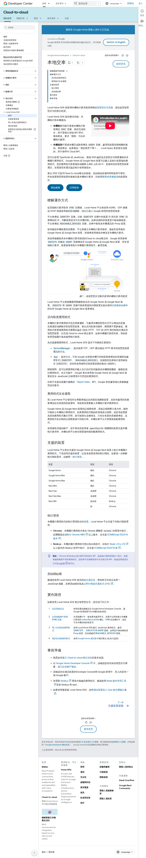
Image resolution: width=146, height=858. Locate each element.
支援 (67, 18)
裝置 (86, 521)
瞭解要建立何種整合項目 (49, 819)
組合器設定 (89, 580)
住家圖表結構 (119, 305)
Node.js (64, 680)
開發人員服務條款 (107, 792)
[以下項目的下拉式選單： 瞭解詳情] (28, 18)
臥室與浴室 (85, 797)
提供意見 (120, 63)
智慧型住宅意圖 (105, 107)
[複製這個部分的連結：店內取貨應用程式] (73, 317)
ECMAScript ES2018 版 (106, 548)
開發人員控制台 (126, 767)
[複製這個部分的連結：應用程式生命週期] (73, 393)
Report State (83, 382)
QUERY (101, 630)
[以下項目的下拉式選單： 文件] (49, 3)
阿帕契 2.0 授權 (119, 742)
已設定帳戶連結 (68, 666)
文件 (44, 3)
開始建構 (55, 187)
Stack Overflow (126, 780)
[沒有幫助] (127, 55)
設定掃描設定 (58, 609)
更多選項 (60, 3)
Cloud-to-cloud (15, 12)
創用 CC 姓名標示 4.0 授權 (87, 742)
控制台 (130, 3)
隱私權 (51, 852)
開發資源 (104, 777)
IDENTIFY (78, 630)
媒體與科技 (85, 782)
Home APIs (66, 769)
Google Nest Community (125, 787)
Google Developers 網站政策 (57, 745)
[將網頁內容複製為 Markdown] (78, 62)
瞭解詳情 (21, 18)
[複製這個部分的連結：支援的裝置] (67, 443)
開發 (36, 18)
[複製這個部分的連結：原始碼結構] (64, 574)
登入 (141, 3)
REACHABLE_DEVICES (105, 633)
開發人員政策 (106, 798)
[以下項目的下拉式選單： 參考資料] (58, 18)
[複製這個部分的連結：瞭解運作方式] (71, 200)
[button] (17, 71)
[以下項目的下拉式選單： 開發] (41, 18)
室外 (82, 803)
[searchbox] (19, 27)
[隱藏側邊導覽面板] (34, 853)
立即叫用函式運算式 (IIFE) (97, 583)
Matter (45, 767)
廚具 (82, 792)
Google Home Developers (58, 55)
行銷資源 (104, 772)
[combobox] (87, 3)
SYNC (107, 619)
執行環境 (77, 457)
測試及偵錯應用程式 (61, 638)
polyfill (62, 563)
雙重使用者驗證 (110, 176)
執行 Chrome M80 (76, 534)
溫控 (82, 772)
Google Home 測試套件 (88, 638)
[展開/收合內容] (67, 71)
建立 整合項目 (77, 657)
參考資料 (51, 18)
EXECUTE (90, 630)
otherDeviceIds (90, 619)
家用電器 (84, 787)
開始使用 (7, 18)
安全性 (83, 777)
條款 (44, 852)
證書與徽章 (105, 767)
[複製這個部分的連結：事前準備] (64, 650)
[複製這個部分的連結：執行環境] (62, 515)
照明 (82, 767)
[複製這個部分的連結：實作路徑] (64, 595)
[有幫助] (123, 55)
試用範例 (74, 187)
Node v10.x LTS (117, 544)
